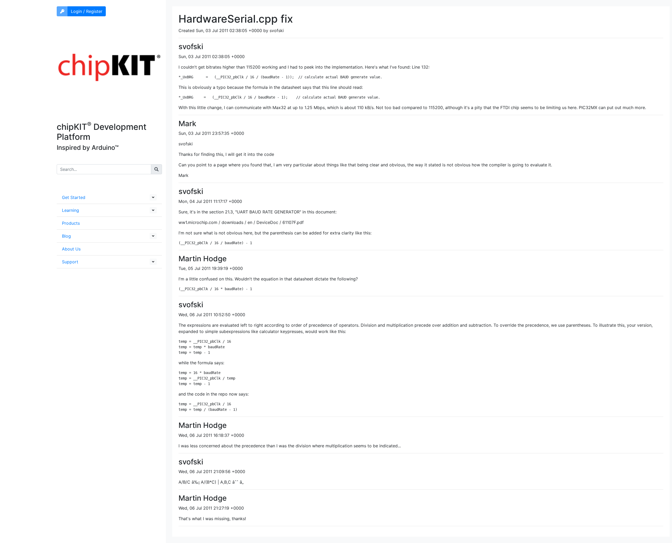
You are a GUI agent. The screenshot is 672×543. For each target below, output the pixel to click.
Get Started (73, 197)
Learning (70, 210)
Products (71, 223)
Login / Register (86, 11)
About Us (71, 249)
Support (70, 261)
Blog (66, 236)
